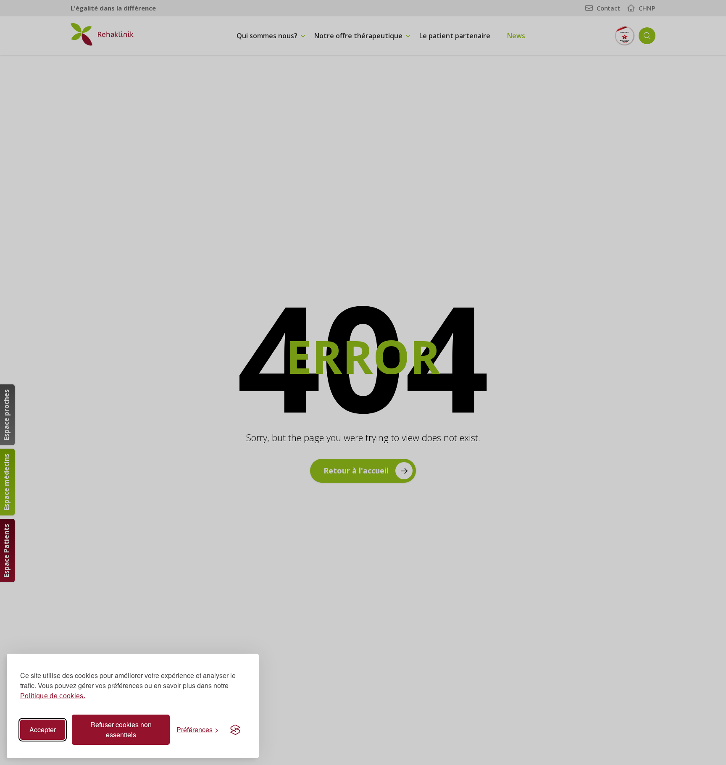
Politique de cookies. (52, 695)
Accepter (42, 729)
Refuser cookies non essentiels (121, 729)
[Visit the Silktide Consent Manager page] (235, 730)
